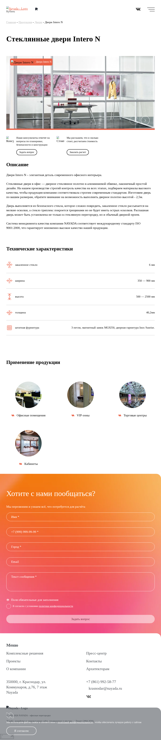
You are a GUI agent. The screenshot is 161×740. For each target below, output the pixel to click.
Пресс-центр (96, 653)
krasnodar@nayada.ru (105, 688)
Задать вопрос (26, 152)
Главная (11, 22)
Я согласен (21, 730)
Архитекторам (97, 669)
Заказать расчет (77, 152)
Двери (38, 22)
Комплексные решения (24, 653)
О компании (16, 669)
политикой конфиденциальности (75, 722)
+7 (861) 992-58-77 (101, 682)
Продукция (25, 22)
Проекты (13, 661)
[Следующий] (145, 120)
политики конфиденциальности (56, 606)
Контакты (94, 661)
